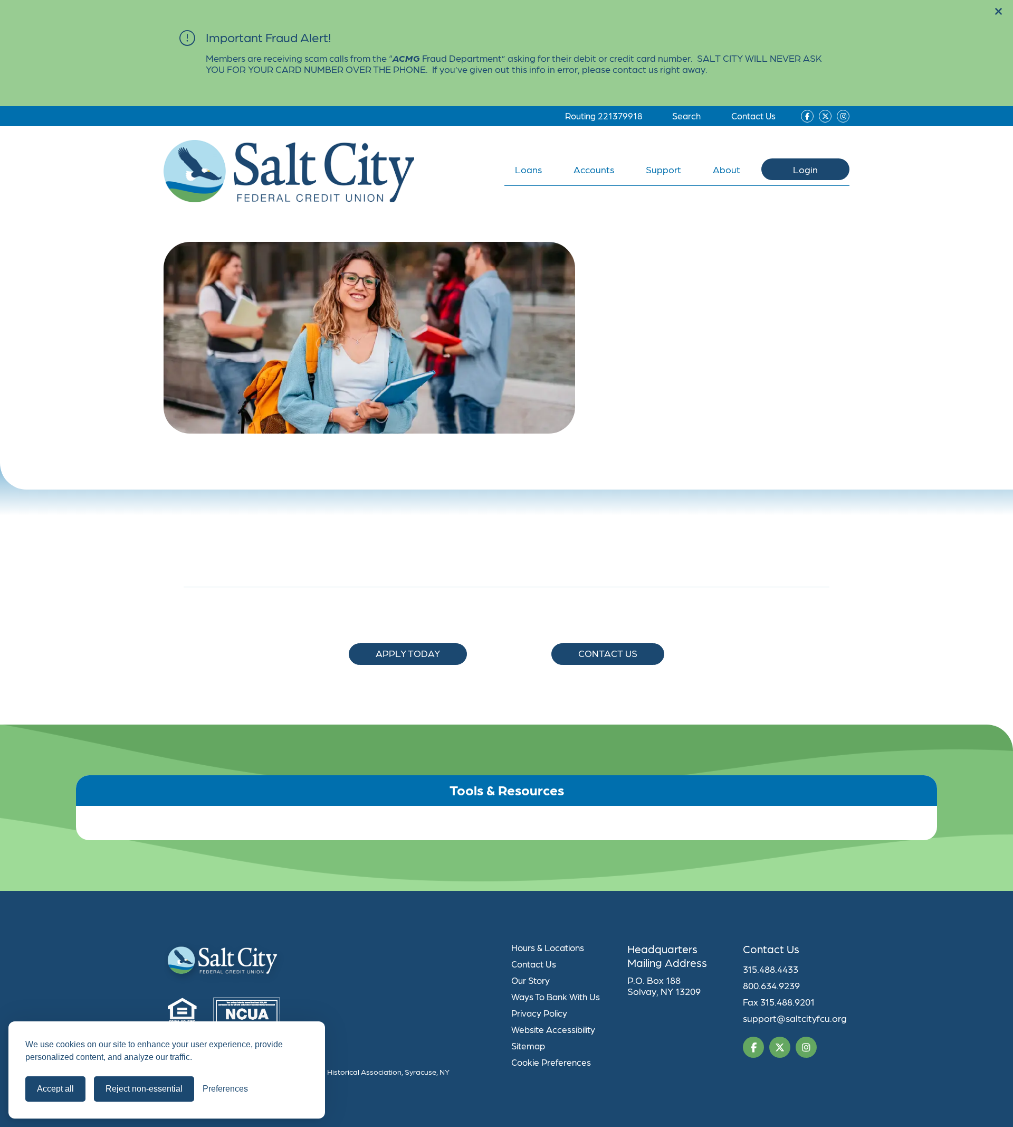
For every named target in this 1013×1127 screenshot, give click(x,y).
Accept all (55, 1088)
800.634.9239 (771, 985)
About (726, 169)
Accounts (594, 169)
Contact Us (753, 115)
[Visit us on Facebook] (807, 116)
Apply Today (408, 653)
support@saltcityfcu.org (795, 1017)
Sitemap (528, 1045)
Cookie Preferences (551, 1062)
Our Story (530, 980)
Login (805, 169)
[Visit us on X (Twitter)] (825, 116)
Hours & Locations (547, 947)
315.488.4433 (770, 968)
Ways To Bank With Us (555, 996)
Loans (528, 169)
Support (663, 169)
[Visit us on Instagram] (843, 116)
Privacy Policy (539, 1013)
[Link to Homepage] (333, 963)
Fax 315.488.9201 (779, 1001)
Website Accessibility (553, 1029)
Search (686, 115)
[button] (998, 11)
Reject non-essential (144, 1088)
